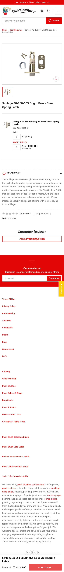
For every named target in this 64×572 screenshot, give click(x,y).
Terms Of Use (8, 299)
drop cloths (51, 499)
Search (56, 20)
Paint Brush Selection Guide (15, 437)
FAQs (4, 356)
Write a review (9, 218)
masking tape (54, 495)
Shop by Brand (9, 378)
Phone (5, 335)
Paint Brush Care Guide (13, 447)
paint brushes (24, 484)
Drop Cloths (7, 400)
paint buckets (9, 488)
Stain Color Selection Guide (15, 476)
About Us (6, 320)
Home (4, 30)
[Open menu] (58, 11)
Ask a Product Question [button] (32, 238)
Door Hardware (16, 30)
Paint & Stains (8, 407)
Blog (4, 342)
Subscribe (54, 278)
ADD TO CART (45, 567)
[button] (10, 213)
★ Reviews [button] (61, 288)
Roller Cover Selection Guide (15, 456)
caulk (10, 491)
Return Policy (8, 313)
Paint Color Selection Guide (15, 466)
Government (8, 349)
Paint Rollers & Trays (12, 393)
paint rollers (38, 484)
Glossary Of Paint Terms (13, 422)
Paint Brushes (8, 386)
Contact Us (7, 327)
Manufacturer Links (11, 414)
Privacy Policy (8, 306)
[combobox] (32, 20)
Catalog (6, 371)
